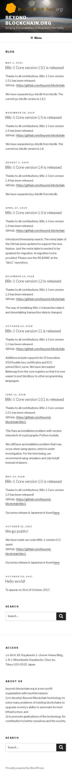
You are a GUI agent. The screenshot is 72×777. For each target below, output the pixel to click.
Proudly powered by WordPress (25, 768)
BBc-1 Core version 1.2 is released (33, 281)
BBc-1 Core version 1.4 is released (33, 167)
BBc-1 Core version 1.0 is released (33, 481)
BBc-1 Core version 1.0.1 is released (34, 399)
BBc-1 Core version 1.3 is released (33, 213)
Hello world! (15, 581)
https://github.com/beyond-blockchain (40, 85)
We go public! (16, 531)
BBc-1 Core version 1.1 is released (33, 331)
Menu (38, 37)
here (56, 512)
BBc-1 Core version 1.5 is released (33, 117)
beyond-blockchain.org (29, 20)
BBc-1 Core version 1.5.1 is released (34, 67)
